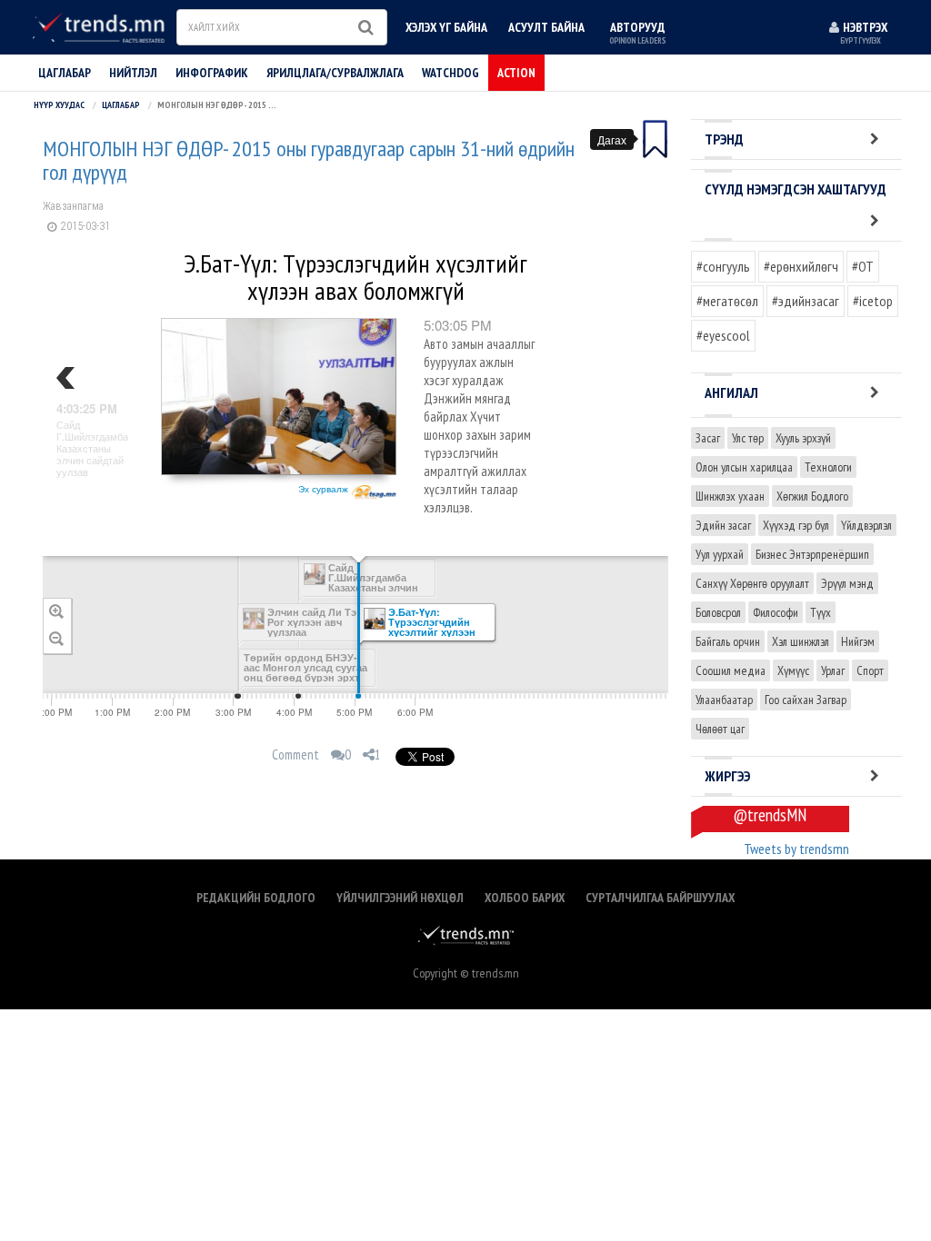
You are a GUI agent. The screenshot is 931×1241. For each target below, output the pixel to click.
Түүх (820, 612)
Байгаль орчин (728, 641)
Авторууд (637, 32)
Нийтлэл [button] (133, 73)
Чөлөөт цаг (720, 728)
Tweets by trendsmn (796, 848)
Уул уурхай (720, 554)
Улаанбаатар (724, 699)
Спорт (870, 670)
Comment (295, 754)
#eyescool (723, 335)
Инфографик (211, 73)
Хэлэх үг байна (446, 27)
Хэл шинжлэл (800, 641)
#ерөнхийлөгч (801, 266)
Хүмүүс (793, 670)
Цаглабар (64, 73)
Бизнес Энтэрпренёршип (812, 554)
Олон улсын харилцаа (744, 467)
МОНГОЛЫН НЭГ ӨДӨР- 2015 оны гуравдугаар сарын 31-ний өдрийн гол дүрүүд (309, 161)
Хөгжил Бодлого (812, 496)
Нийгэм (858, 641)
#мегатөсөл (727, 301)
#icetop (873, 301)
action (516, 73)
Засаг (708, 438)
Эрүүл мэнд (847, 583)
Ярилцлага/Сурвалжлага (335, 73)
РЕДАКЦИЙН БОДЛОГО (255, 897)
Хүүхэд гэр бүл (796, 525)
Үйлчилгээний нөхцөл (400, 897)
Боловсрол (718, 612)
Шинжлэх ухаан (730, 496)
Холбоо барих (525, 897)
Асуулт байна (546, 27)
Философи (775, 612)
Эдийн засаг (723, 525)
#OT (863, 266)
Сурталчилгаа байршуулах (660, 897)
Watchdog (450, 73)
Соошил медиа (731, 670)
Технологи (828, 467)
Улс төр (748, 438)
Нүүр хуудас (59, 105)
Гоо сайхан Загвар (805, 699)
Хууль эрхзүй (803, 438)
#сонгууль (723, 266)
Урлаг (833, 670)
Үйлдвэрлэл (866, 525)
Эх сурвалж (324, 488)
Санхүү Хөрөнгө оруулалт (752, 583)
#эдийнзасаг (805, 301)
